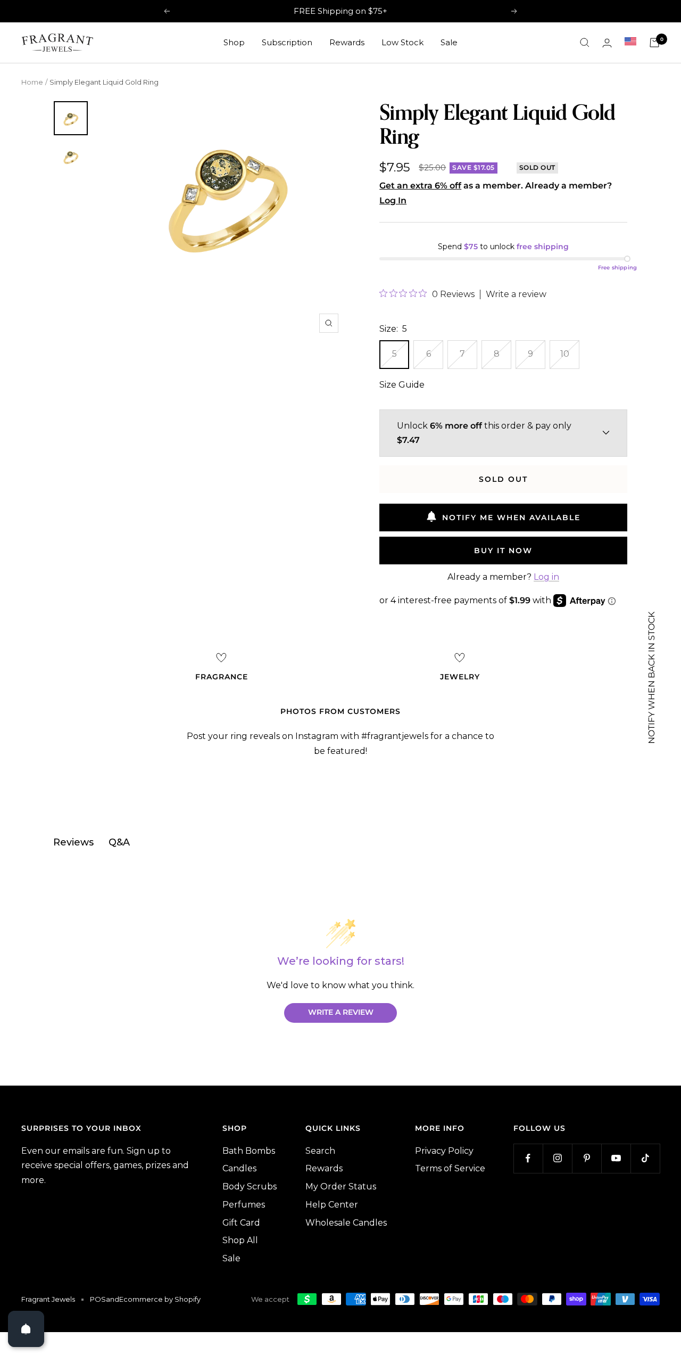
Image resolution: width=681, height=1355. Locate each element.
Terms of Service (450, 1168)
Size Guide (402, 385)
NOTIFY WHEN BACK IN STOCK (651, 678)
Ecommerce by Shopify (160, 1299)
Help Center (331, 1205)
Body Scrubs (249, 1186)
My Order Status (340, 1186)
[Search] (584, 42)
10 (564, 354)
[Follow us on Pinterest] (586, 1158)
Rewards (346, 42)
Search (320, 1151)
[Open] (26, 1329)
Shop (234, 42)
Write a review (516, 294)
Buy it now (503, 550)
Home (32, 82)
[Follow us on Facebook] (528, 1158)
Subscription (287, 42)
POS (98, 1299)
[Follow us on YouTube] (615, 1158)
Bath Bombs (248, 1151)
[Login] (607, 42)
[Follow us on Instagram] (557, 1158)
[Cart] (654, 42)
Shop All (240, 1240)
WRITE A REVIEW (340, 1012)
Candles (239, 1168)
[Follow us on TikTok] (645, 1158)
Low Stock (402, 42)
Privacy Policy (444, 1151)
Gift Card (241, 1223)
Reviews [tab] (73, 842)
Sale (449, 42)
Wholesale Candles (346, 1223)
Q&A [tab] (119, 842)
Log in (546, 577)
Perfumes (243, 1205)
